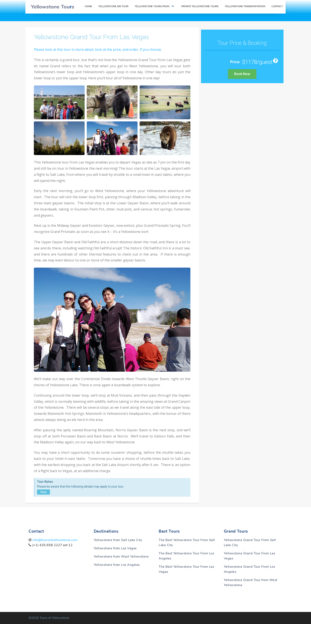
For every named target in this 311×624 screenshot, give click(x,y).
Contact (277, 6)
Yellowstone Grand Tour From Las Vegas (91, 37)
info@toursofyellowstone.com (54, 540)
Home (88, 6)
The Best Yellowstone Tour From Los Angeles (186, 556)
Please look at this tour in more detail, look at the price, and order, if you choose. (98, 49)
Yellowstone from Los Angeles (117, 565)
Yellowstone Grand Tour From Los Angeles (249, 569)
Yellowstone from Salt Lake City (118, 540)
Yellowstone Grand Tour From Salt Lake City (250, 542)
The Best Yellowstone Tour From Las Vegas (186, 569)
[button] (38, 319)
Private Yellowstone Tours (200, 6)
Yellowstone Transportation (245, 6)
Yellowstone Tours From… (153, 6)
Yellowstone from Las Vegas (115, 548)
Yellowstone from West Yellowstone (121, 556)
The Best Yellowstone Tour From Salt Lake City (187, 542)
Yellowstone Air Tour (113, 6)
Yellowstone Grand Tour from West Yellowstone (250, 582)
